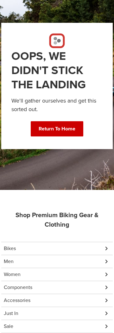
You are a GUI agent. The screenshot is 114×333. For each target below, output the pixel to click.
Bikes (10, 248)
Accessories (17, 300)
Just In (11, 313)
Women (12, 274)
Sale (8, 326)
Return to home (57, 128)
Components (18, 287)
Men (9, 261)
